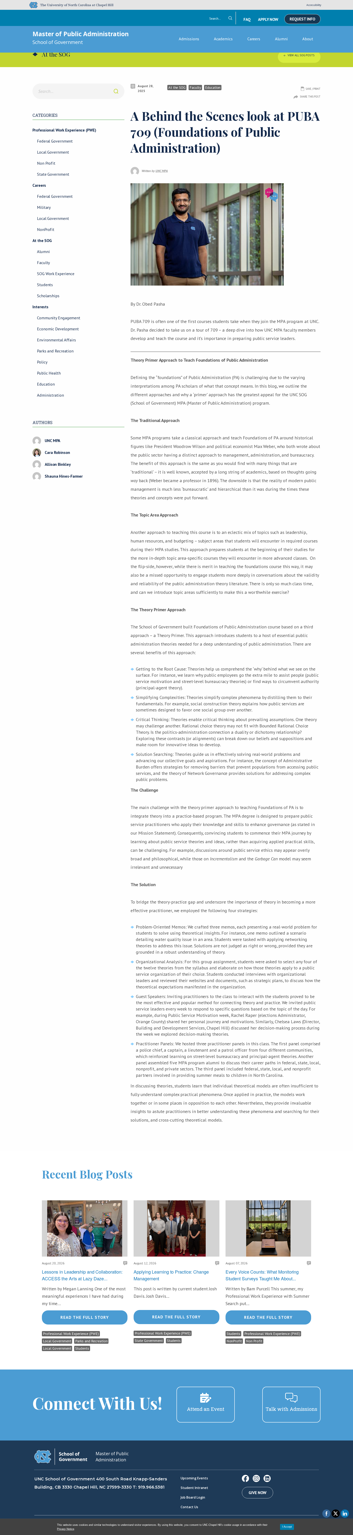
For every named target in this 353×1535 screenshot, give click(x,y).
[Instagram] (256, 1478)
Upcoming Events (194, 1478)
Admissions (189, 39)
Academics (223, 39)
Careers (253, 39)
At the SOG (42, 240)
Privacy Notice (65, 1528)
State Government (53, 174)
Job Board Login (193, 1497)
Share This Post (310, 96)
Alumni (281, 39)
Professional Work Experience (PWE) (64, 130)
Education (46, 384)
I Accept (287, 1526)
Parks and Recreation (55, 351)
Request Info (302, 19)
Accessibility (313, 5)
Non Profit (46, 163)
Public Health (49, 373)
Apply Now (268, 19)
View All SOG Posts (301, 55)
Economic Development (58, 329)
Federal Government (55, 141)
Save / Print (313, 89)
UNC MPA (52, 440)
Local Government (53, 152)
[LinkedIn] (267, 1478)
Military (44, 207)
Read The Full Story (84, 1317)
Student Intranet (194, 1487)
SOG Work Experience (55, 273)
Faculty (43, 262)
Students (45, 284)
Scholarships (48, 295)
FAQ (247, 19)
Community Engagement (58, 318)
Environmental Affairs (56, 340)
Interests (40, 306)
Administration (50, 395)
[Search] (116, 91)
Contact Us (189, 1507)
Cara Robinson (57, 452)
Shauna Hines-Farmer (64, 476)
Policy (42, 362)
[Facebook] (245, 1478)
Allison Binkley (58, 464)
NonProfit (45, 229)
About (307, 39)
